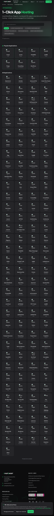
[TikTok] (40, 502)
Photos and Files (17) (23, 30)
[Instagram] (43, 502)
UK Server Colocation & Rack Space (36, 476)
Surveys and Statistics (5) (36, 30)
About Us (30, 482)
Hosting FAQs (5, 498)
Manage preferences (9, 511)
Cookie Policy (39, 508)
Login (49, 1)
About (32, 1)
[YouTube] (36, 502)
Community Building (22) (10, 30)
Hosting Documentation (7, 494)
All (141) (6, 28)
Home (4, 4)
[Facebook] (33, 502)
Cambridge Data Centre (34, 480)
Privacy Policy (47, 508)
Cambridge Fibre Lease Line (34, 478)
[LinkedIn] (29, 502)
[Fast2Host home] (6, 2)
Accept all (30, 511)
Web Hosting (10, 4)
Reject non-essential (21, 511)
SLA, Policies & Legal (7, 501)
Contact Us (41, 1)
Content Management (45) (17, 28)
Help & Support (5, 496)
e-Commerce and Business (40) (32, 28)
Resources (25, 1)
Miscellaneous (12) (9, 33)
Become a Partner (32, 487)
